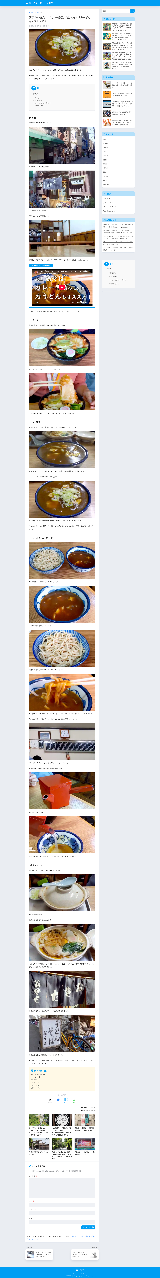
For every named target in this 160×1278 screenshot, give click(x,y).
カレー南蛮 (38, 100)
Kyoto (105, 143)
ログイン (106, 199)
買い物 (105, 176)
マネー (105, 156)
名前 (31, 1201)
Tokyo (105, 147)
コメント (33, 1176)
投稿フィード (108, 203)
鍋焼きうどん (39, 105)
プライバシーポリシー (80, 1273)
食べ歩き (106, 184)
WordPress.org (109, 211)
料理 (105, 164)
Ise (104, 139)
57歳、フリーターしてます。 (41, 3)
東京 (88, 1110)
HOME (81, 1270)
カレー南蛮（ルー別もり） (43, 103)
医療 (105, 160)
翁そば (35, 94)
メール (32, 1210)
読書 (105, 172)
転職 (105, 180)
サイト (31, 1218)
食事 (93, 1110)
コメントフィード (109, 207)
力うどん (38, 98)
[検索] (132, 11)
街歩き (93, 1107)
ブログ (105, 152)
